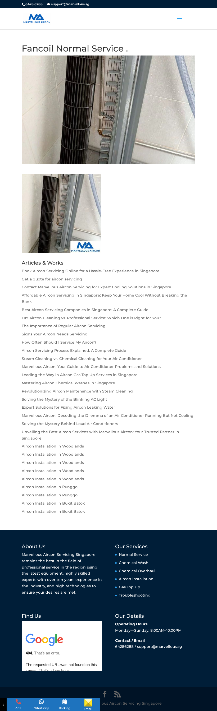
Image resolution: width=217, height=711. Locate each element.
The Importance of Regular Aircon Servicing (64, 326)
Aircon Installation (136, 578)
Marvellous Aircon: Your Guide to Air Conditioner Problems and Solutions (91, 366)
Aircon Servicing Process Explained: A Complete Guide (74, 350)
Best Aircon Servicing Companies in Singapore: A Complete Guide (85, 309)
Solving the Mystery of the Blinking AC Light (64, 399)
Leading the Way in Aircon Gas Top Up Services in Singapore (80, 374)
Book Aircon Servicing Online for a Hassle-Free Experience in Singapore (91, 271)
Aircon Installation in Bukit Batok (53, 503)
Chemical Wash (133, 562)
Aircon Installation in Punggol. (50, 486)
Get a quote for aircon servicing (52, 279)
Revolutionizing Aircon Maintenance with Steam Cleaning (77, 391)
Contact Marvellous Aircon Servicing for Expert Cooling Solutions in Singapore (96, 287)
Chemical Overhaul (137, 571)
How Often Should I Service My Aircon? (59, 342)
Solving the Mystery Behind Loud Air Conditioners (70, 423)
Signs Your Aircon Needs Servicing (55, 334)
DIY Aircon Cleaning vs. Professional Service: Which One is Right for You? (91, 318)
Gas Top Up (129, 587)
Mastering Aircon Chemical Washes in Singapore (68, 383)
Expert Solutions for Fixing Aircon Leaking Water (68, 407)
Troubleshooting (135, 595)
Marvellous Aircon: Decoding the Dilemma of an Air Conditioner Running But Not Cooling (107, 415)
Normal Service (133, 554)
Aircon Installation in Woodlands (53, 446)
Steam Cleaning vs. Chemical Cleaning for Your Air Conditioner (82, 358)
